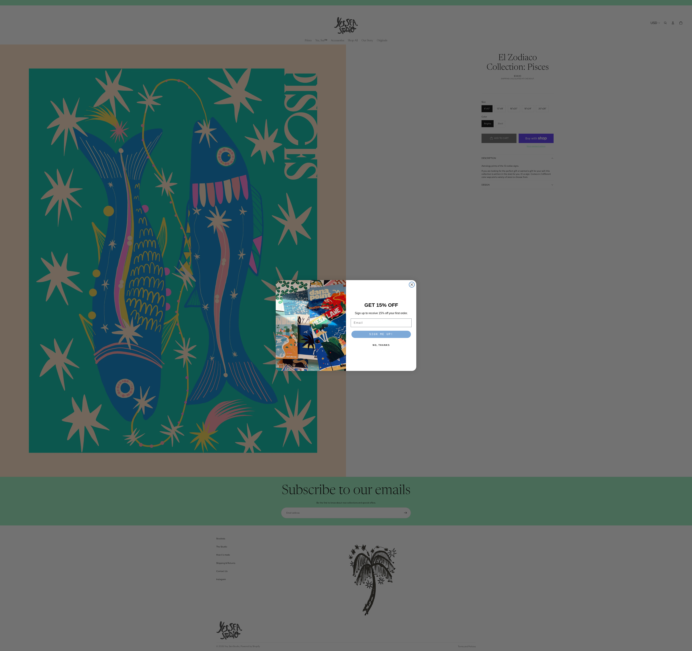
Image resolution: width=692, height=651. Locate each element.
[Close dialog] (411, 284)
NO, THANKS (381, 345)
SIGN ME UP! (381, 334)
